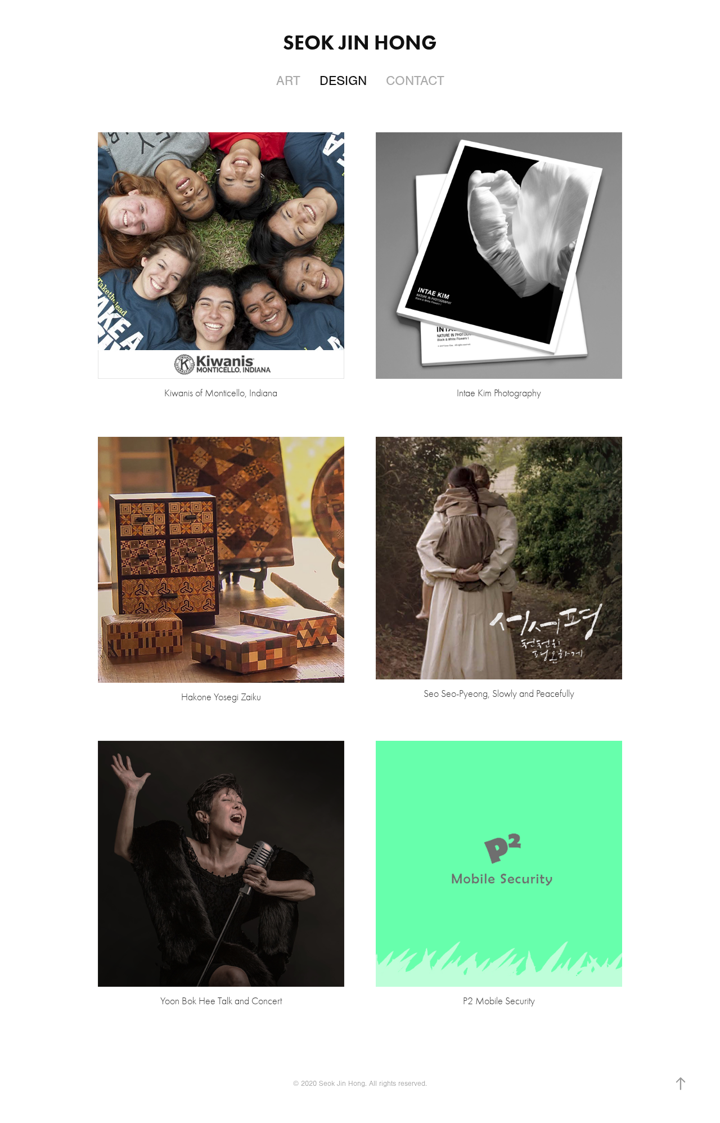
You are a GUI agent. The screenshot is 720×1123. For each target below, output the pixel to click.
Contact (415, 80)
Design (343, 80)
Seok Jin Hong (360, 42)
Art (288, 80)
